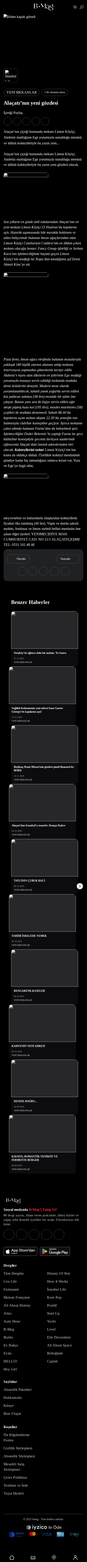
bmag (35, 1519)
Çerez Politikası (15, 1477)
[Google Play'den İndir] (55, 1251)
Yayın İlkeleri (14, 1493)
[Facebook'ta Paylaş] (8, 121)
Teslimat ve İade (16, 1485)
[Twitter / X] (34, 1234)
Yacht (51, 1321)
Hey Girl (10, 1369)
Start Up (53, 1313)
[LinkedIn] (46, 1234)
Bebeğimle (55, 1353)
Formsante (11, 1289)
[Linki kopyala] (45, 121)
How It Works (57, 1281)
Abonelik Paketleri (17, 1389)
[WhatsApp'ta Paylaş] (26, 121)
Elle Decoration (58, 1337)
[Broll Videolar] (54, 1557)
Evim (8, 1353)
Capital (52, 1361)
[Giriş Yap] (75, 1557)
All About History (17, 1305)
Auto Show (12, 1321)
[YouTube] (21, 1234)
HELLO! (10, 1361)
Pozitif (52, 1305)
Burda (8, 1337)
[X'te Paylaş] (17, 121)
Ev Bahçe (11, 1345)
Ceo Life (10, 1281)
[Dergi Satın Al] (33, 1557)
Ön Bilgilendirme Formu (16, 1437)
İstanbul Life (56, 1289)
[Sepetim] (75, 7)
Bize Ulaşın (12, 1413)
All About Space (59, 1345)
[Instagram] (9, 1234)
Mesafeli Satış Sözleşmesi (14, 1466)
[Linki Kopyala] (64, 571)
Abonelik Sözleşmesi (19, 1456)
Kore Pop (54, 1297)
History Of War (58, 1273)
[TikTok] (59, 1234)
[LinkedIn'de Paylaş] (36, 121)
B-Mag (9, 1329)
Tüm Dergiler (14, 1273)
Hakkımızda (13, 1397)
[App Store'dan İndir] (20, 1251)
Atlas (7, 1313)
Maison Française (17, 1297)
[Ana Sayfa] (13, 1200)
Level (51, 1329)
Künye (9, 1405)
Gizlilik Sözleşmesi (18, 1448)
